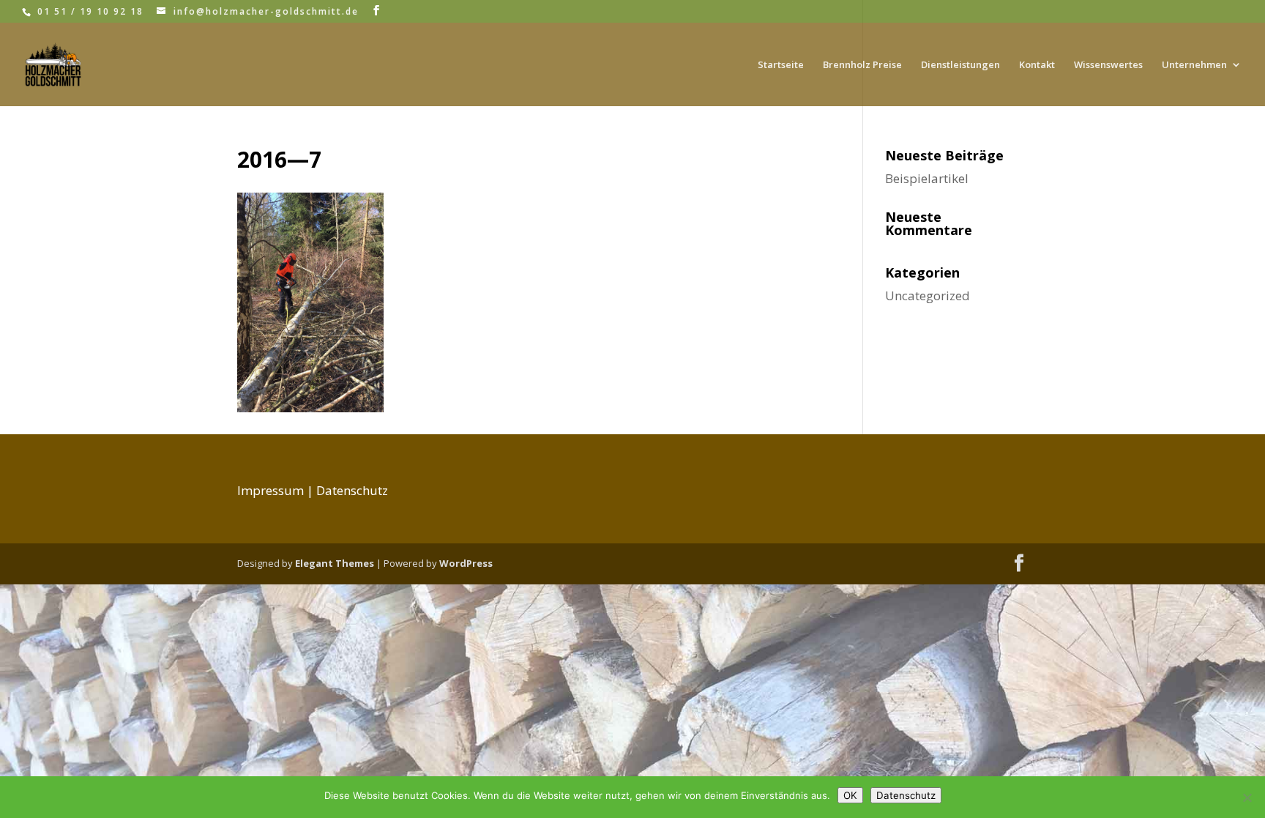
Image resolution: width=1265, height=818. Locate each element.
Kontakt (1037, 65)
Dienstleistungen (960, 65)
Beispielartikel (927, 178)
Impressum (270, 490)
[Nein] (1246, 797)
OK (850, 795)
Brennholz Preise (862, 65)
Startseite (781, 65)
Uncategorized (927, 295)
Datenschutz (352, 490)
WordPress (466, 563)
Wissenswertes (1108, 65)
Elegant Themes (334, 563)
